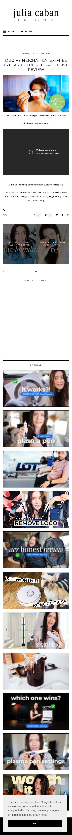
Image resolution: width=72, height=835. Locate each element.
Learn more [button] (40, 814)
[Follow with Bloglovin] (22, 32)
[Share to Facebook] (33, 215)
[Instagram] (9, 32)
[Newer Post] (4, 271)
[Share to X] (56, 215)
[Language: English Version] (30, 32)
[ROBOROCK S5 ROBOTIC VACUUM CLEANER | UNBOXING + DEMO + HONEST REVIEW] (36, 608)
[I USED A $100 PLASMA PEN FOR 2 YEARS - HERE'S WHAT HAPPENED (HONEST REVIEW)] (36, 446)
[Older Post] (68, 271)
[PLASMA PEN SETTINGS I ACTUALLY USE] (36, 770)
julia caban (36, 12)
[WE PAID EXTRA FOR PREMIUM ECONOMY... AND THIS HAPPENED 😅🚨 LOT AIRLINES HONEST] (36, 487)
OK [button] (35, 823)
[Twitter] (13, 32)
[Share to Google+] (67, 215)
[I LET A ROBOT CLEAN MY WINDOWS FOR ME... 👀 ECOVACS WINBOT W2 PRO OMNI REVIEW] (36, 406)
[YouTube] (18, 32)
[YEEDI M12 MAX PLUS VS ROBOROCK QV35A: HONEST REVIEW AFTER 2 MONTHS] (36, 729)
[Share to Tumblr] (61, 215)
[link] (60, 184)
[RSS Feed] (26, 32)
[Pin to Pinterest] (44, 215)
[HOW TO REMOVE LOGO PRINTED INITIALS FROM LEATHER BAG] (36, 527)
